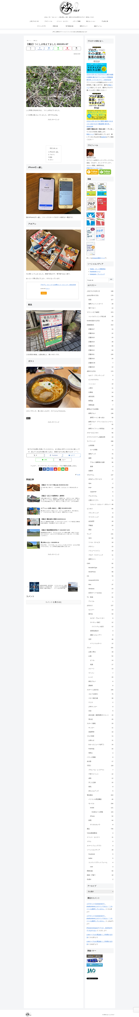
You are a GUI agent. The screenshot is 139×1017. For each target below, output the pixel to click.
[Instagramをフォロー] (51, 469)
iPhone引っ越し (54, 152)
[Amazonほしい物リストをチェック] (59, 469)
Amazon (44, 293)
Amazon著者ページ (98, 258)
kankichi (103, 137)
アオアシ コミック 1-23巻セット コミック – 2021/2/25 (58, 285)
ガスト (51, 159)
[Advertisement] (53, 60)
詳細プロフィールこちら (94, 168)
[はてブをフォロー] (48, 469)
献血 (51, 157)
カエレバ (48, 288)
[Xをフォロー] (40, 469)
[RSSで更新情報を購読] (66, 469)
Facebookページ (95, 271)
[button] (76, 48)
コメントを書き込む (53, 602)
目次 (51, 148)
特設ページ (90, 134)
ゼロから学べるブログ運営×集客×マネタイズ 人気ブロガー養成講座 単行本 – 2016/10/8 (100, 123)
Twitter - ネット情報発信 (97, 269)
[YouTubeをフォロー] (55, 469)
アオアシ (52, 154)
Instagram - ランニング (97, 274)
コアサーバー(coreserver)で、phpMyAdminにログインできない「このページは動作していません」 (99, 906)
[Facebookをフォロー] (44, 469)
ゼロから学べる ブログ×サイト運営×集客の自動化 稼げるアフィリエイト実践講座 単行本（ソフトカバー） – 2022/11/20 (100, 77)
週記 (29, 418)
